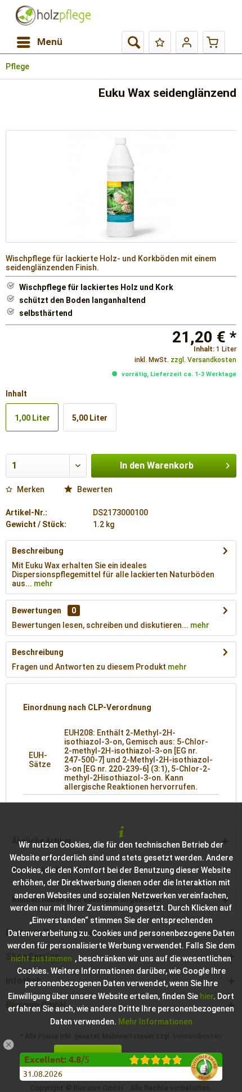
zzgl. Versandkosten (203, 360)
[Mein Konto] (187, 42)
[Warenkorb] (214, 42)
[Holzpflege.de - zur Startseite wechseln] (53, 15)
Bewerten (94, 489)
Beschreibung (38, 550)
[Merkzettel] (160, 42)
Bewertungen (36, 610)
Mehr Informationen (155, 1021)
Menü (49, 41)
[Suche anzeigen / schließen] (133, 42)
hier (206, 996)
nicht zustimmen (41, 958)
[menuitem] (39, 42)
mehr (42, 583)
